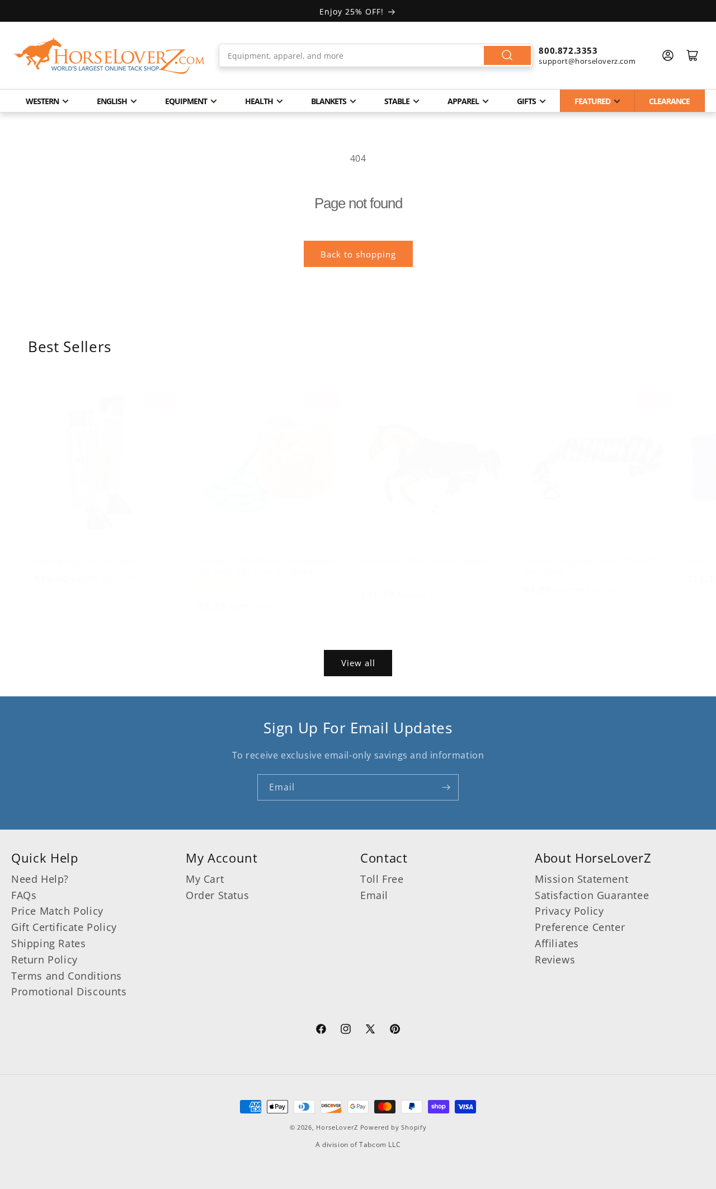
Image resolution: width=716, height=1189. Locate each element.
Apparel (463, 101)
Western (42, 101)
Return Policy (44, 959)
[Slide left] (333, 643)
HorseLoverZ (337, 1127)
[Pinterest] (395, 1031)
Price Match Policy (57, 911)
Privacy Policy (569, 911)
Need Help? (40, 879)
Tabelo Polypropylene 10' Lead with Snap (588, 566)
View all (358, 662)
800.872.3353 (568, 50)
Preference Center (580, 927)
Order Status (217, 895)
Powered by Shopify (393, 1127)
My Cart (205, 879)
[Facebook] (321, 1031)
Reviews (555, 959)
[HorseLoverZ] (109, 55)
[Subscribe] (446, 787)
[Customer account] (668, 55)
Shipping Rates (48, 943)
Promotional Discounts (69, 991)
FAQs (23, 895)
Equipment (186, 101)
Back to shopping (358, 254)
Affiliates (557, 943)
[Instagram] (345, 1031)
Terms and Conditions (66, 975)
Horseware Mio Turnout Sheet (423, 560)
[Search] (507, 55)
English (112, 101)
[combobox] (376, 55)
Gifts (526, 101)
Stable (396, 101)
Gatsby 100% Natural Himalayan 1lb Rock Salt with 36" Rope (265, 566)
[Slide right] (382, 643)
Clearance (669, 101)
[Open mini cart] (692, 55)
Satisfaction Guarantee (592, 895)
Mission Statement (581, 879)
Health (259, 101)
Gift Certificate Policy (64, 927)
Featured (592, 101)
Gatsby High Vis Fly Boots (88, 560)
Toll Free (381, 879)
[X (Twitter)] (370, 1031)
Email (374, 895)
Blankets (328, 101)
